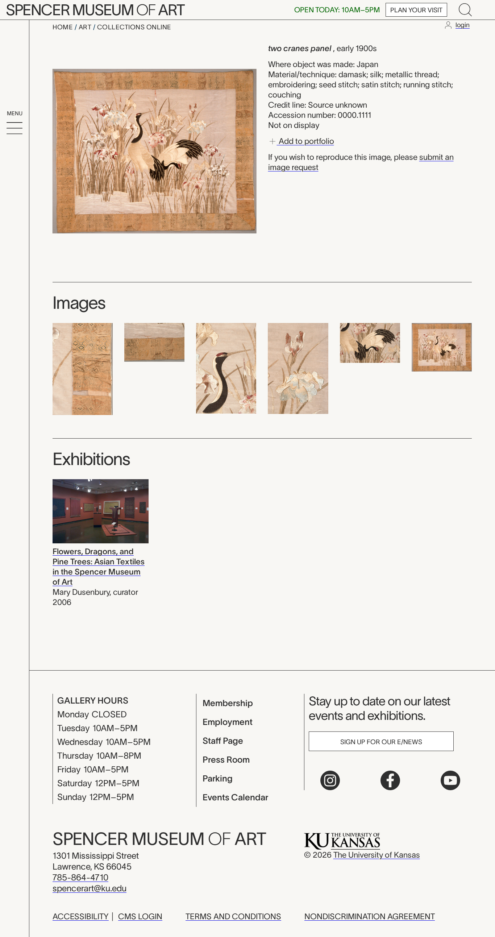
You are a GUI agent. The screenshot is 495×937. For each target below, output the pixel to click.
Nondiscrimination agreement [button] (369, 916)
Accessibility (81, 916)
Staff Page (223, 741)
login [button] (463, 25)
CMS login (140, 916)
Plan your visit (416, 10)
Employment (228, 722)
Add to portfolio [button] (305, 141)
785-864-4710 (80, 877)
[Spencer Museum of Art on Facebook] (390, 780)
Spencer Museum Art (95, 9)
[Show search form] (465, 9)
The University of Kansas (376, 854)
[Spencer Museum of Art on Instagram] (330, 780)
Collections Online (134, 27)
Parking (218, 778)
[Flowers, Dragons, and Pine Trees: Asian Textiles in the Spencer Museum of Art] (101, 510)
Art (86, 27)
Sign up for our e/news (381, 742)
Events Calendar (235, 797)
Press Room (226, 759)
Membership (228, 703)
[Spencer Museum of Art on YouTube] (450, 780)
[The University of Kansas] (342, 840)
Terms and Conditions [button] (233, 916)
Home (64, 27)
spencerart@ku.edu (89, 888)
